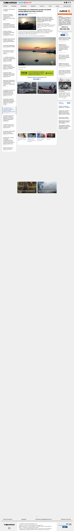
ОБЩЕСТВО (33, 6)
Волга (20, 14)
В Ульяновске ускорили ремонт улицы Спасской (64, 118)
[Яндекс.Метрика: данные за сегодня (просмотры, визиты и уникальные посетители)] (62, 525)
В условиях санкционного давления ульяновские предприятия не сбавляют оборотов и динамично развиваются (8, 118)
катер (23, 14)
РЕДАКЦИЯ (24, 519)
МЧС (26, 14)
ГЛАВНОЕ (5, 6)
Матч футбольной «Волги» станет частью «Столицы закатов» (8, 52)
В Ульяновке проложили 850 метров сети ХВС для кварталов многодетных (9, 132)
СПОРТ (50, 6)
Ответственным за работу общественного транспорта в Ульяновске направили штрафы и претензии (65, 127)
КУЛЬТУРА (42, 6)
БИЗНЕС (57, 6)
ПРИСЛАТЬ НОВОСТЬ (7, 519)
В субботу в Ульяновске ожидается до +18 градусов (64, 107)
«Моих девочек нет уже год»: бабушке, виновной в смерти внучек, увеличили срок (65, 38)
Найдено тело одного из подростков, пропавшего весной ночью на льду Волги (65, 64)
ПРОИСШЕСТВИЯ (67, 6)
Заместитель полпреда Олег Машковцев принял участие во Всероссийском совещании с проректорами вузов (9, 83)
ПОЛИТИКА (13, 6)
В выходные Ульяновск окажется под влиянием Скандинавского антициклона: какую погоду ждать (9, 17)
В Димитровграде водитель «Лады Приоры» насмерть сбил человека (64, 122)
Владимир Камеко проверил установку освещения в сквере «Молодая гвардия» (9, 40)
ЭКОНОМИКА (24, 6)
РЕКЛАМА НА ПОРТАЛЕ (66, 519)
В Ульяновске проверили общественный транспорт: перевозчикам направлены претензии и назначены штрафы (8, 101)
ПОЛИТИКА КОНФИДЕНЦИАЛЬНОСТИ (43, 519)
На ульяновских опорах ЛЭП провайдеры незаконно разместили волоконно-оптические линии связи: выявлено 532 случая (9, 93)
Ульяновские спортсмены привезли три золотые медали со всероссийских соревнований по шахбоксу (64, 112)
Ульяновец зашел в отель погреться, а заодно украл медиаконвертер (8, 126)
